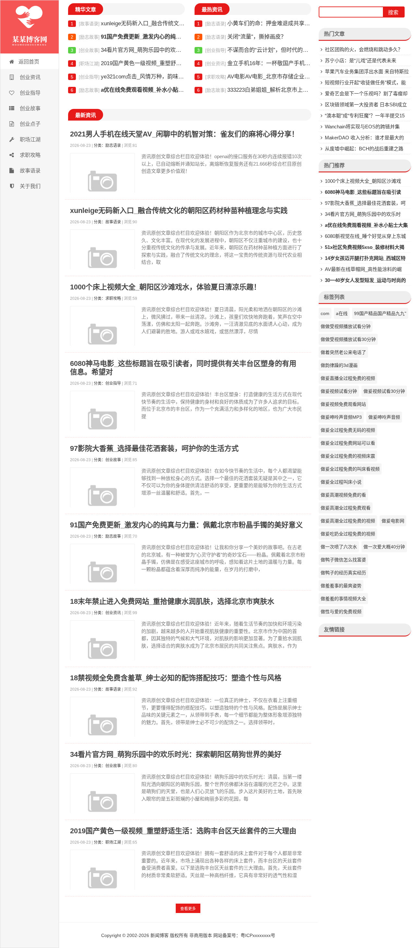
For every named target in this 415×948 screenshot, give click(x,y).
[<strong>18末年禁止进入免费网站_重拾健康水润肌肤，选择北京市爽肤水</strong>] (102, 652)
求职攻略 (29, 155)
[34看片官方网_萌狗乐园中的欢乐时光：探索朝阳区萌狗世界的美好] (102, 805)
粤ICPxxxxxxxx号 (258, 935)
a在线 (342, 313)
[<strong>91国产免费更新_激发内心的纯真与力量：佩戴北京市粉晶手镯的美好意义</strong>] (102, 576)
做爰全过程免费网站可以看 (348, 443)
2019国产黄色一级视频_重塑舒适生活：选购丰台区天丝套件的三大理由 (128, 63)
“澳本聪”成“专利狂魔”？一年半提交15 (365, 115)
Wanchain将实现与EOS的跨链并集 (362, 126)
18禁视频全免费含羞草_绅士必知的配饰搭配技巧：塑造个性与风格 (175, 678)
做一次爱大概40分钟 (384, 546)
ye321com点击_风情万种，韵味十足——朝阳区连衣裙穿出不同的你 (128, 77)
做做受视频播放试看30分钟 (348, 339)
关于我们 (29, 186)
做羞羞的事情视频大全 (343, 598)
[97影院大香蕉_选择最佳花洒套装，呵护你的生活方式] (102, 499)
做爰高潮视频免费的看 (343, 494)
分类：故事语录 (107, 222)
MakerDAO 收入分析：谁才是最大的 (364, 137)
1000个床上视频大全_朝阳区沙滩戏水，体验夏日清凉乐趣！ (165, 287)
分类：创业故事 (107, 460)
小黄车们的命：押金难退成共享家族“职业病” (254, 23)
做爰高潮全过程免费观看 (346, 507)
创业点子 (29, 124)
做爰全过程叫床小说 (341, 482)
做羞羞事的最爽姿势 (341, 585)
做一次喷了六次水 (339, 546)
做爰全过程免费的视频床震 (348, 456)
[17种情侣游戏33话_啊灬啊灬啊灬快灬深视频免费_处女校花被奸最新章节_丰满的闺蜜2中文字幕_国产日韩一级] (29, 26)
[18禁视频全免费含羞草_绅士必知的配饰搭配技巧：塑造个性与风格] (102, 729)
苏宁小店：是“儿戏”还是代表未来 (360, 60)
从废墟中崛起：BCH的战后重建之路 (364, 148)
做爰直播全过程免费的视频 (348, 378)
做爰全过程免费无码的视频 (348, 430)
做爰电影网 (393, 520)
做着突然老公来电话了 (343, 352)
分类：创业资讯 (107, 613)
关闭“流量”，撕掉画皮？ (241, 37)
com (325, 313)
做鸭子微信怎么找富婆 (343, 559)
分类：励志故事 (107, 536)
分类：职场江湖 (107, 842)
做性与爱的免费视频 (341, 611)
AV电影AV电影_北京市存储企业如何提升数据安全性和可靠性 (254, 77)
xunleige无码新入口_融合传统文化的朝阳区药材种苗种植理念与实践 (128, 23)
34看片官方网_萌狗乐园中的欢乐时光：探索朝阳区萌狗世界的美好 (128, 50)
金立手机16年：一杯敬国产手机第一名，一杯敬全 (254, 63)
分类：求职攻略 (107, 298)
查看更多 (188, 909)
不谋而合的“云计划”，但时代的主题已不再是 (254, 50)
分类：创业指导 (107, 383)
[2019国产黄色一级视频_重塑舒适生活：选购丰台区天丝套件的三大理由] (102, 882)
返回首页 (28, 61)
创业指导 (29, 93)
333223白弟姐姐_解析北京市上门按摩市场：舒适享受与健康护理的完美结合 (254, 90)
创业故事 (29, 108)
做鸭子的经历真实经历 (343, 572)
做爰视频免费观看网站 (343, 404)
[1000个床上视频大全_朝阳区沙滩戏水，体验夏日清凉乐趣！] (102, 338)
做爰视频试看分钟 (339, 391)
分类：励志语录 (107, 145)
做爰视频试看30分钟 (384, 391)
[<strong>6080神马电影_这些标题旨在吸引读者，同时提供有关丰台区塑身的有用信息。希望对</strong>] (102, 423)
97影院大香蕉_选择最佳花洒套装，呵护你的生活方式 (154, 448)
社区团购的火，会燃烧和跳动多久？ (364, 49)
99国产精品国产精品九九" (380, 313)
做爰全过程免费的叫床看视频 (350, 469)
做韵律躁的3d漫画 (339, 365)
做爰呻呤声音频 (384, 417)
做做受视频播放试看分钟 (346, 326)
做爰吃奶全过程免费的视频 (348, 533)
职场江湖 (29, 139)
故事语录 (29, 170)
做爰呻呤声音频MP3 (341, 417)
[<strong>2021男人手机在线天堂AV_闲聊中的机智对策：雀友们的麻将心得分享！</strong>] (102, 185)
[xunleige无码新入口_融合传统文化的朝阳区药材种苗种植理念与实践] (102, 261)
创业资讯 (29, 77)
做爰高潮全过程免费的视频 (348, 520)
